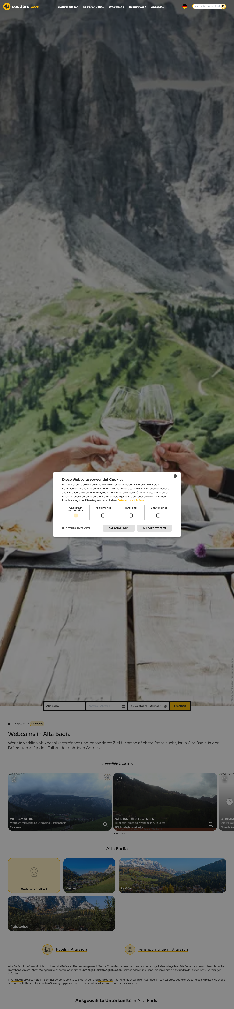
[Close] (175, 464)
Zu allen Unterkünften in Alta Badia (117, 541)
